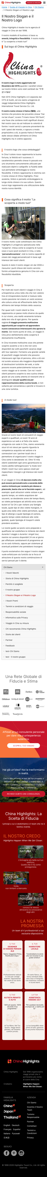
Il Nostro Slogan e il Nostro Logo (21, 595)
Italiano (7, 1133)
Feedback (10, 646)
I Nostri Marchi (12, 573)
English (7, 1125)
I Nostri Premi (12, 601)
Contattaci (32, 1126)
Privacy (30, 1137)
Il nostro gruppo (13, 590)
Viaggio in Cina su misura (17, 623)
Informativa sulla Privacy (17, 617)
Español (16, 1129)
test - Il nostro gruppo (15, 657)
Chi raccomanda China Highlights (21, 629)
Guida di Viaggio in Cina (21, 7)
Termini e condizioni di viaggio (19, 606)
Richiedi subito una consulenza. (23, 794)
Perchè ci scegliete (14, 584)
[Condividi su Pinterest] (14, 1155)
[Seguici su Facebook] (6, 1155)
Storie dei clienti (13, 634)
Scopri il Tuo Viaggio (23, 746)
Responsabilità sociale (16, 612)
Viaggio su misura (33, 3)
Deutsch (15, 1125)
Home (4, 7)
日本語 (6, 1137)
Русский (16, 1133)
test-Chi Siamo (12, 651)
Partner (9, 640)
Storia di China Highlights (17, 578)
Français (7, 1129)
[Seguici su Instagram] (21, 1155)
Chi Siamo (8, 567)
